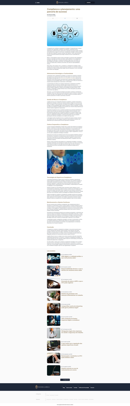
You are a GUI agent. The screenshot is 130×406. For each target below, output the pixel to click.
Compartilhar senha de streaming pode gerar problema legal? (71, 306)
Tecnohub (71, 399)
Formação (56, 395)
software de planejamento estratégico (68, 78)
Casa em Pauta (81, 399)
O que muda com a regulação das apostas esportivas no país (71, 344)
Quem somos (69, 387)
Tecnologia (52, 395)
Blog (64, 387)
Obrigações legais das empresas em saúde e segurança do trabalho (72, 331)
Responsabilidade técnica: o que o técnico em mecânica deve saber (72, 269)
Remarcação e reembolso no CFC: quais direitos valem (71, 356)
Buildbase (86, 399)
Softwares (54, 399)
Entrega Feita (66, 399)
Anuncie (92, 387)
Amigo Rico (49, 399)
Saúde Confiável (59, 399)
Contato (75, 387)
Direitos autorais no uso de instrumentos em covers (69, 369)
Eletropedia (91, 399)
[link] (42, 387)
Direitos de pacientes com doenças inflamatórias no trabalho (72, 294)
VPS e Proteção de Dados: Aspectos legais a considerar (70, 319)
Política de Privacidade (84, 387)
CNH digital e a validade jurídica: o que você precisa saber (72, 257)
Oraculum (75, 399)
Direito (48, 395)
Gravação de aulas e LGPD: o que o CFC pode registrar (72, 282)
